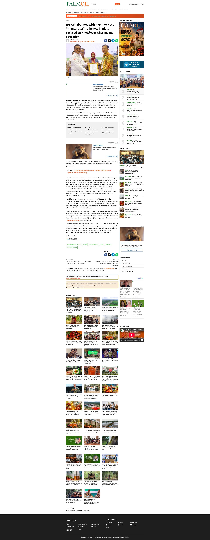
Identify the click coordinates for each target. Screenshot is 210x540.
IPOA (126, 195)
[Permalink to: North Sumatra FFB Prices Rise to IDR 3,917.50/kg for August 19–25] (92, 319)
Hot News (129, 89)
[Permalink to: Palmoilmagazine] (67, 40)
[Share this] (105, 40)
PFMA (101, 244)
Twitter (121, 522)
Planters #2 (108, 244)
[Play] (121, 340)
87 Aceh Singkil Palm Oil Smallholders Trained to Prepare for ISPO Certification (90, 310)
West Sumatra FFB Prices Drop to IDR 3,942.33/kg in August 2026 (73, 326)
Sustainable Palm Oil (72, 247)
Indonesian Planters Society (73, 244)
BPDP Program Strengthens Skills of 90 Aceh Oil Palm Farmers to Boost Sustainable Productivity (91, 131)
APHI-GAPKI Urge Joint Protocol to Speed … (134, 197)
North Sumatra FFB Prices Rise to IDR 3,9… (134, 191)
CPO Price (129, 121)
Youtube (121, 525)
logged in (75, 510)
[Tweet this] (109, 40)
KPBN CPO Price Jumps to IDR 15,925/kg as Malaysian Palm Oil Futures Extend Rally (92, 378)
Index (67, 524)
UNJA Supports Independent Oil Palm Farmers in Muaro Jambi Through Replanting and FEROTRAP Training (91, 396)
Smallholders (131, 102)
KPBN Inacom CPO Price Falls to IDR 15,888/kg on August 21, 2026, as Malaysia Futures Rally (110, 343)
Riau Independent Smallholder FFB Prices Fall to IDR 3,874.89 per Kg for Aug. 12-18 (110, 484)
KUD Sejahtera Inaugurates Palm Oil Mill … (134, 136)
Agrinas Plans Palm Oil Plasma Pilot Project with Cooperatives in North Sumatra (74, 396)
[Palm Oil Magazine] (78, 4)
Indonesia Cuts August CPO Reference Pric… (134, 123)
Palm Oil (85, 244)
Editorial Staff (95, 524)
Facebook (109, 522)
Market (129, 108)
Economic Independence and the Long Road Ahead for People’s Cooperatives (73, 448)
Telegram (134, 525)
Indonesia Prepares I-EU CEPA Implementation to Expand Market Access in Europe (74, 360)
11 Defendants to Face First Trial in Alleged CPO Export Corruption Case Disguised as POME (74, 466)
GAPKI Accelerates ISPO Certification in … (132, 210)
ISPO (126, 170)
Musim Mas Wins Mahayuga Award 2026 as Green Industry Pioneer (110, 360)
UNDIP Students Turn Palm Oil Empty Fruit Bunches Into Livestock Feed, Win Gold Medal (110, 466)
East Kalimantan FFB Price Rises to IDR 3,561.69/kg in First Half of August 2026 (91, 483)
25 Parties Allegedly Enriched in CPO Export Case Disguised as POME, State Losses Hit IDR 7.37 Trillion (74, 310)
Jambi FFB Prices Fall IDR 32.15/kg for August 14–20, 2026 (109, 448)
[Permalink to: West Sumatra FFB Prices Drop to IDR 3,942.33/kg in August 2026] (74, 319)
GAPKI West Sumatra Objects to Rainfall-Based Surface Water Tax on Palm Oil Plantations (110, 310)
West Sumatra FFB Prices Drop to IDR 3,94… (134, 185)
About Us (93, 526)
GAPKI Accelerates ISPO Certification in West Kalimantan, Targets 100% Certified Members (91, 343)
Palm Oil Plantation (93, 244)
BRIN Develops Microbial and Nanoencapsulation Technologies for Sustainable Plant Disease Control (110, 379)
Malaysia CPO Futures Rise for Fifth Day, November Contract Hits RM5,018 (74, 343)
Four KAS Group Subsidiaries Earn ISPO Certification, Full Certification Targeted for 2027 (109, 414)
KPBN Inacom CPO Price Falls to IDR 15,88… (134, 216)
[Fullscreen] (142, 340)
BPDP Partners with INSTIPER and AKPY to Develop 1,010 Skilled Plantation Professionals (92, 361)
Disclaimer (81, 526)
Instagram (134, 522)
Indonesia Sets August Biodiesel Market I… (133, 98)
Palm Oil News (126, 263)
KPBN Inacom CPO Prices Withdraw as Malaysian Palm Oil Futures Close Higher (73, 413)
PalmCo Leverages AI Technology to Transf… (133, 92)
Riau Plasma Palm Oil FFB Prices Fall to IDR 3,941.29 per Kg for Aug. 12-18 (73, 500)
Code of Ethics (82, 524)
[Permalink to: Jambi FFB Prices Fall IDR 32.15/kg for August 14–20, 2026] (110, 440)
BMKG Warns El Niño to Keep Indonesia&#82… (134, 129)
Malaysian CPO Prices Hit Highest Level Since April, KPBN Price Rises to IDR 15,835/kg (72, 431)
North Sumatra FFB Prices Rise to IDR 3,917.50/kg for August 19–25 (91, 326)
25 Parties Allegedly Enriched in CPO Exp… (131, 167)
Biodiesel (129, 96)
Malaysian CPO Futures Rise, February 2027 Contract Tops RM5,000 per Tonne (110, 395)
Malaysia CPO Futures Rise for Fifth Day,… (133, 204)
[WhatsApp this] (116, 40)
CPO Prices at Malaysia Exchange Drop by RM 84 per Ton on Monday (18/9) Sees (78, 261)
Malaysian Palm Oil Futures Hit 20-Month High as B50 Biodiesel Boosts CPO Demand (74, 378)
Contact (80, 529)
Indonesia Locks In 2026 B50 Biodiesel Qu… (134, 142)
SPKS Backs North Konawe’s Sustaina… (134, 104)
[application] (132, 335)
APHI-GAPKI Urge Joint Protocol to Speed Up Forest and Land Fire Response (110, 326)
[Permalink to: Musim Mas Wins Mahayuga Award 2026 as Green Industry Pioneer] (110, 353)
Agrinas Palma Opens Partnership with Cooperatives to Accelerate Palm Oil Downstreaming (91, 501)
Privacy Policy (70, 526)
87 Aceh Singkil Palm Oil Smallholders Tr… (131, 172)
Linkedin (109, 525)
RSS (108, 527)
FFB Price (128, 182)
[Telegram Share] (113, 40)
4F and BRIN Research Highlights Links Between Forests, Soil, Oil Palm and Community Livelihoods (91, 449)
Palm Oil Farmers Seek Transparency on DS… (133, 117)
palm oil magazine (127, 266)
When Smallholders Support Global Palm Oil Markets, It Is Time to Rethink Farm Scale (92, 465)
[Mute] (139, 340)
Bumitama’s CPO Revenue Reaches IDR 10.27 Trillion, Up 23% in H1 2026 (92, 413)
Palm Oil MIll (130, 134)
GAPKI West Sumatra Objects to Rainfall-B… (134, 178)
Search (117, 4)
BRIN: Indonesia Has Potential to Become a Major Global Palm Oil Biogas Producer (110, 430)
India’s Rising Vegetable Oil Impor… (134, 111)
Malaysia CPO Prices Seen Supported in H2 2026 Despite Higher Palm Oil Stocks (74, 483)
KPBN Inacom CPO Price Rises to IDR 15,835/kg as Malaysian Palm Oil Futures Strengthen (92, 430)
